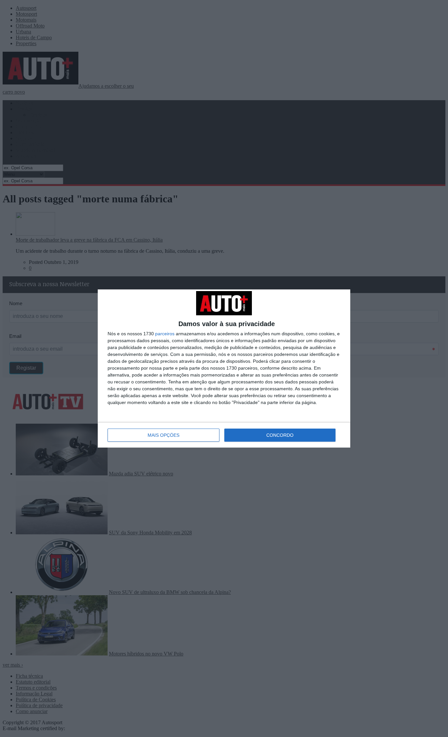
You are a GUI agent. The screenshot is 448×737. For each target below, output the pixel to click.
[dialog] (224, 368)
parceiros (164, 333)
